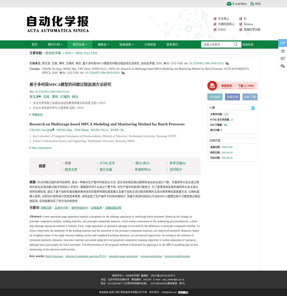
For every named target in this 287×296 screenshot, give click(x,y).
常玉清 (34, 96)
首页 (34, 44)
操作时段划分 (79, 207)
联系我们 (172, 44)
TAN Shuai (81, 130)
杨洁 (75, 96)
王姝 (46, 96)
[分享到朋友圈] (282, 66)
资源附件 (143, 169)
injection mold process (177, 256)
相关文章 (71, 169)
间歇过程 (46, 207)
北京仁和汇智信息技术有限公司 (125, 292)
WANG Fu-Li (99, 130)
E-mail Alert (240, 3)
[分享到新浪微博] (282, 58)
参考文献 (178, 163)
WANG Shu (64, 130)
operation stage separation (123, 256)
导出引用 (232, 96)
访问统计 (176, 169)
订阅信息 (150, 44)
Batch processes (54, 256)
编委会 (102, 44)
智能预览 (226, 85)
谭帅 (55, 96)
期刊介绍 (54, 44)
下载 (246, 85)
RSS (258, 3)
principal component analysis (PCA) (86, 256)
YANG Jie (117, 130)
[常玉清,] (40, 96)
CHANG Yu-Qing (40, 130)
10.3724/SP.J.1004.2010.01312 (206, 63)
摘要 (68, 163)
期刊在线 (79, 44)
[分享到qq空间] (282, 50)
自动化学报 (53, 53)
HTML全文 (107, 163)
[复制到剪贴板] (227, 63)
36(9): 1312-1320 (86, 53)
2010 (68, 53)
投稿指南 (125, 44)
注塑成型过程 (113, 207)
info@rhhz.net (169, 292)
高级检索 (247, 44)
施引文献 (106, 169)
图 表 (142, 163)
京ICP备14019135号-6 (163, 275)
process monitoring (151, 256)
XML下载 (250, 96)
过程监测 (96, 207)
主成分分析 (61, 207)
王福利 (65, 96)
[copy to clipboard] (122, 72)
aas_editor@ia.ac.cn (173, 279)
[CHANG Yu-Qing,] (53, 129)
